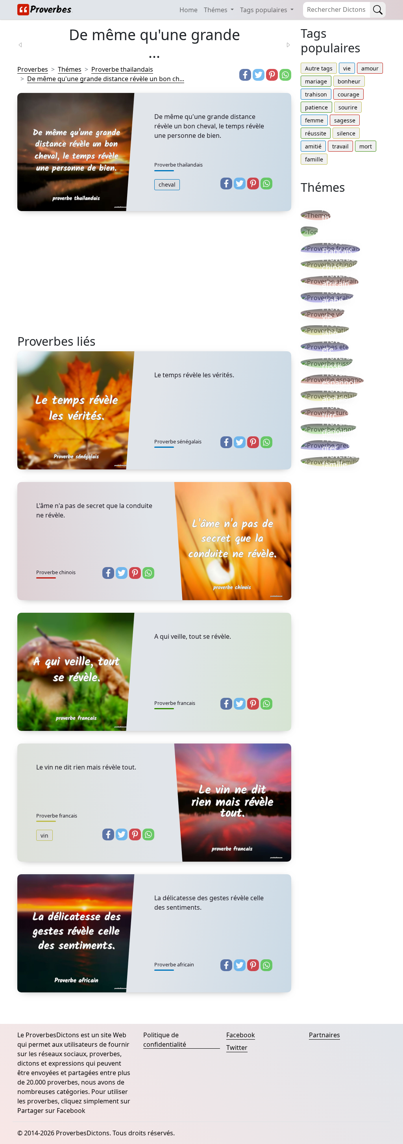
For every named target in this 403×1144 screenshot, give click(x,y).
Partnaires (324, 1035)
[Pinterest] (272, 75)
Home (188, 10)
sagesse (344, 120)
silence (346, 133)
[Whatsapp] (285, 75)
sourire (347, 107)
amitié (313, 146)
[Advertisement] (154, 279)
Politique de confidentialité (164, 1040)
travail (340, 146)
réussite (315, 133)
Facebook (240, 1035)
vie (347, 68)
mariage (316, 81)
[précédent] (25, 44)
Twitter (237, 1047)
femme (314, 120)
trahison (316, 94)
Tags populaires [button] (264, 10)
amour (370, 68)
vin (44, 835)
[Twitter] (258, 75)
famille (314, 159)
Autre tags (319, 68)
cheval (167, 184)
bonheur (349, 81)
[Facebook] (245, 75)
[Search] (378, 10)
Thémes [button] (216, 10)
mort (365, 146)
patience (316, 107)
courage (348, 94)
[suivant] (283, 44)
